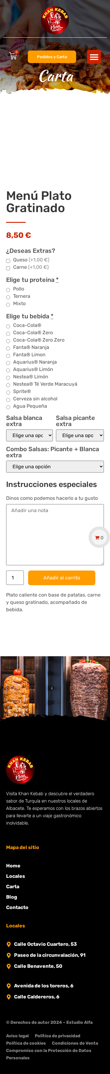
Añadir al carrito (61, 578)
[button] (94, 57)
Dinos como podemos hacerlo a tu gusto (52, 498)
